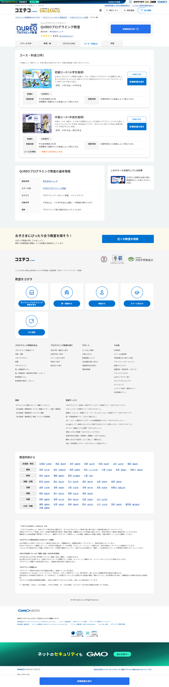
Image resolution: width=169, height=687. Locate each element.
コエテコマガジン (21, 358)
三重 (86, 475)
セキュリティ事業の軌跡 (118, 624)
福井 (84, 481)
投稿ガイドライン (120, 365)
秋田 (100, 463)
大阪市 (75, 487)
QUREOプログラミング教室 (54, 188)
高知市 (90, 493)
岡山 (70, 499)
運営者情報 (86, 369)
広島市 (90, 499)
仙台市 (92, 464)
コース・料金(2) (90, 43)
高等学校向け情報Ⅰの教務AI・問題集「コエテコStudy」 (86, 436)
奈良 (98, 487)
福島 (129, 463)
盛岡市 (77, 464)
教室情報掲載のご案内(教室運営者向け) (117, 5)
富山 (55, 481)
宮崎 (113, 504)
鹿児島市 (136, 504)
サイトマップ (118, 384)
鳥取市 (46, 499)
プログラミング (20, 365)
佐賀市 (61, 504)
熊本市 (90, 504)
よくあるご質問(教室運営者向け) (143, 5)
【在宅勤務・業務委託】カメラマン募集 (29, 413)
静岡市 (61, 476)
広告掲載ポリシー (120, 392)
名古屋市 (76, 476)
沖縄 (41, 507)
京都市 (61, 487)
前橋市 (77, 470)
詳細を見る (137, 74)
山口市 (104, 499)
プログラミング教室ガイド (24, 350)
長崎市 (75, 504)
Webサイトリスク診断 (80, 622)
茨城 (41, 469)
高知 (84, 493)
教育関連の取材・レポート (24, 381)
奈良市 (104, 487)
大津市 (46, 487)
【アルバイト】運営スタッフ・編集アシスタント (32, 405)
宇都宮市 (62, 470)
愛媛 (70, 493)
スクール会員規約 (120, 354)
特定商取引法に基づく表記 (123, 358)
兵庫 (84, 487)
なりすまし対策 (103, 624)
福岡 (41, 504)
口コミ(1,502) (69, 43)
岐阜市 (46, 476)
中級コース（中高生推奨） (69, 117)
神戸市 (90, 487)
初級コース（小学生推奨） (69, 72)
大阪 (70, 487)
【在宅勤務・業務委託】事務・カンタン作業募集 (32, 416)
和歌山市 (121, 487)
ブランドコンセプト (121, 373)
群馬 (71, 469)
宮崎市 (118, 504)
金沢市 (75, 481)
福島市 (135, 464)
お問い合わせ (87, 354)
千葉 (103, 469)
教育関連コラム (20, 377)
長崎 (70, 504)
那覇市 (46, 508)
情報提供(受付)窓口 (89, 365)
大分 (98, 504)
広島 (84, 499)
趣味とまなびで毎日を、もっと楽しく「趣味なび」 (84, 439)
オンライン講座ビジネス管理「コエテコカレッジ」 (84, 428)
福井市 (90, 481)
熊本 (84, 504)
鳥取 (41, 499)
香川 (55, 493)
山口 (98, 499)
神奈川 (133, 469)
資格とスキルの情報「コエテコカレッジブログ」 (83, 432)
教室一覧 (47, 43)
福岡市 (46, 504)
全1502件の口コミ (66, 36)
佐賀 (55, 504)
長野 (113, 481)
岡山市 (75, 499)
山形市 (120, 464)
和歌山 (114, 487)
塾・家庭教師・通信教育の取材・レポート (30, 373)
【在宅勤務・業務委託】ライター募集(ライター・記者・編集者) (38, 409)
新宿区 (123, 470)
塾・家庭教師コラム (22, 369)
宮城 (86, 463)
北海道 (42, 463)
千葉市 (109, 470)
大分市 (104, 504)
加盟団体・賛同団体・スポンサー (126, 369)
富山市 (61, 481)
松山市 (75, 493)
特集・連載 (19, 354)
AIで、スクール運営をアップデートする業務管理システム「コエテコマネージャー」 (96, 420)
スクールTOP (25, 43)
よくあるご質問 (87, 350)
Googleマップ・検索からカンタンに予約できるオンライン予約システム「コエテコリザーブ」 (99, 424)
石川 (70, 481)
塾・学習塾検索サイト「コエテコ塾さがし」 (82, 416)
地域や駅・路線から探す (59, 350)
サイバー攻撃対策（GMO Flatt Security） (83, 624)
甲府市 (104, 481)
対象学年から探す (57, 354)
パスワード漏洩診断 (65, 622)
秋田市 (106, 464)
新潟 (41, 481)
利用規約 (117, 350)
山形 (115, 463)
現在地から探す (56, 365)
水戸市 (46, 470)
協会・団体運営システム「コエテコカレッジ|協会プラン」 (86, 443)
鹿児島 (128, 504)
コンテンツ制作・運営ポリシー (125, 388)
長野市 (118, 481)
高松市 (61, 493)
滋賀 (41, 487)
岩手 (72, 463)
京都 (55, 487)
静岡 (55, 475)
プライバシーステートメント (124, 361)
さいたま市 (93, 470)
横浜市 (139, 470)
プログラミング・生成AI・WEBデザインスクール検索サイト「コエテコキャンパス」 (96, 405)
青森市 (63, 464)
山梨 (98, 481)
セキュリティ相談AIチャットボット (99, 621)
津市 (90, 476)
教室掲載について (88, 358)
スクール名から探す (58, 358)
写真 (112, 43)
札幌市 (48, 464)
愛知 (70, 475)
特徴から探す (55, 361)
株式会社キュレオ (56, 31)
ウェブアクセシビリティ (122, 381)
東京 (118, 469)
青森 (57, 463)
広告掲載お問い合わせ (90, 361)
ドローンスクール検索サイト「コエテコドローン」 (84, 409)
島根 (55, 499)
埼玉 (86, 469)
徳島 (41, 493)
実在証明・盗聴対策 (23, 624)
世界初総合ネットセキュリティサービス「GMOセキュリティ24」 (36, 622)
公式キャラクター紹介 (122, 377)
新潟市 (46, 481)
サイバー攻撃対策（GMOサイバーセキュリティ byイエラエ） (50, 624)
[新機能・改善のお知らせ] (100, 10)
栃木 (55, 469)
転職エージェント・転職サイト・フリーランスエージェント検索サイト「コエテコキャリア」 (99, 413)
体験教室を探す (129, 29)
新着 (16, 361)
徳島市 (46, 493)
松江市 (61, 499)
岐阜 (41, 475)
